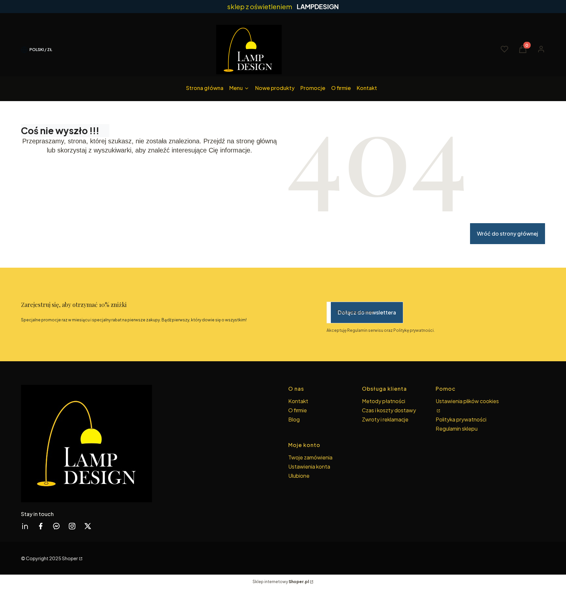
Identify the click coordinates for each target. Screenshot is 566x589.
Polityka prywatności (461, 419)
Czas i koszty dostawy (389, 410)
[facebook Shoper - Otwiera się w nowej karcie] (41, 526)
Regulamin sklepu (457, 428)
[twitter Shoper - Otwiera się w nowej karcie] (88, 526)
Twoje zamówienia (310, 457)
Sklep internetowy (281, 581)
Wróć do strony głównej (507, 233)
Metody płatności (383, 401)
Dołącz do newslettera (367, 312)
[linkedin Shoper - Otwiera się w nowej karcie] (25, 526)
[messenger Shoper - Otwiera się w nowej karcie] (56, 526)
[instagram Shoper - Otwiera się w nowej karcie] (72, 526)
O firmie (297, 410)
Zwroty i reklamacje (385, 419)
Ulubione (299, 475)
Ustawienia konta (309, 466)
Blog (294, 419)
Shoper (70, 558)
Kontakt (298, 401)
